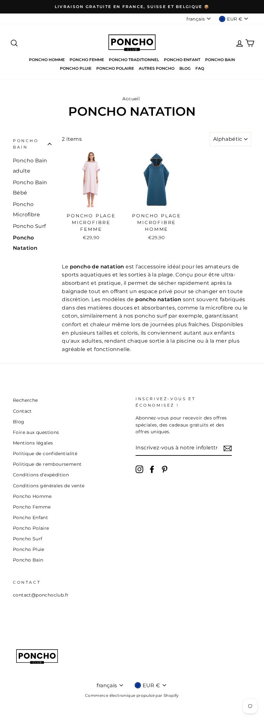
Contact (22, 411)
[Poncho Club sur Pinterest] (164, 469)
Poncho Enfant (182, 59)
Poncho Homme (47, 59)
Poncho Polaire (115, 68)
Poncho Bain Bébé (30, 187)
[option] (132, 6)
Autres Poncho (156, 68)
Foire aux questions (36, 432)
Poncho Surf (29, 226)
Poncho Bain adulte (30, 166)
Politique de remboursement (47, 464)
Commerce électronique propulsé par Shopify (132, 695)
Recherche (25, 400)
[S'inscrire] (227, 448)
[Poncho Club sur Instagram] (139, 469)
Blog (185, 68)
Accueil (131, 98)
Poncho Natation (25, 243)
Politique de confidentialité (45, 453)
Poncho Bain (220, 59)
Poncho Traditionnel (134, 59)
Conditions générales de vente (49, 485)
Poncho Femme (87, 59)
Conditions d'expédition (41, 474)
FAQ (199, 68)
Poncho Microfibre (26, 209)
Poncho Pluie (75, 68)
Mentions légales (33, 443)
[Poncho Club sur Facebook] (152, 469)
